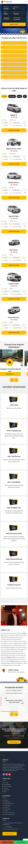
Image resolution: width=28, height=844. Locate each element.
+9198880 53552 (14, 736)
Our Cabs (5, 782)
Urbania (5, 810)
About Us (5, 788)
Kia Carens (13, 250)
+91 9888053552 (8, 826)
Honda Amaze (13, 182)
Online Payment (9, 833)
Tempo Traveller (7, 786)
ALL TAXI (4, 96)
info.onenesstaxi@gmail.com (11, 829)
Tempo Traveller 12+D (8, 814)
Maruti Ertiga (13, 216)
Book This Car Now (14, 130)
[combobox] (9, 13)
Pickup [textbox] (5, 14)
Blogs (4, 791)
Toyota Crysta (13, 284)
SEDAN (19, 96)
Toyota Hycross (13, 317)
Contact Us (6, 789)
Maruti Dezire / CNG (13, 149)
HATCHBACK (12, 96)
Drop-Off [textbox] (16, 14)
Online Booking (13, 742)
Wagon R (13, 115)
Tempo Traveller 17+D (8, 812)
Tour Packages (7, 784)
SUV (25, 96)
